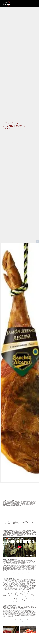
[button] (18, 3)
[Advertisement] (19, 492)
